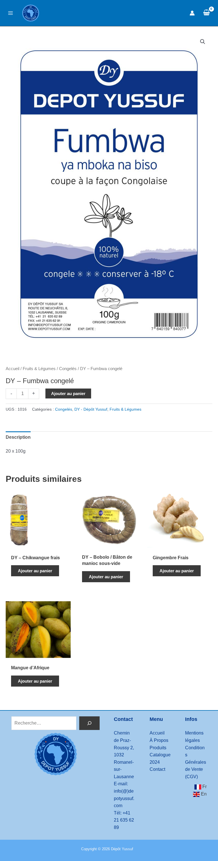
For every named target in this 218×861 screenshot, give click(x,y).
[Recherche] (89, 723)
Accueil (12, 368)
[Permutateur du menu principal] (10, 13)
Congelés (68, 368)
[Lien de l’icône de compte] (192, 13)
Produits (158, 747)
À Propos (159, 740)
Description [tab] (18, 437)
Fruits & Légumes (39, 368)
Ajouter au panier (68, 393)
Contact (157, 769)
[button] (203, 42)
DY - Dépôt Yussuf (90, 409)
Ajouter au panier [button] (35, 570)
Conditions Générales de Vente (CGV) (195, 762)
